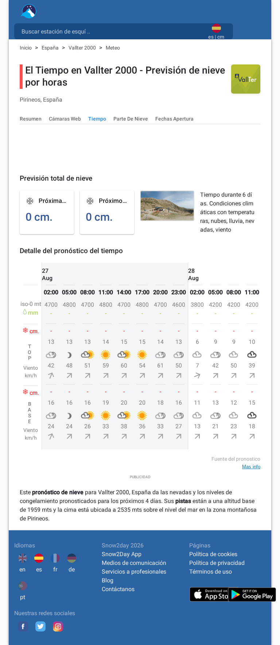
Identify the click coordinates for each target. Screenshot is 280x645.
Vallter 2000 (83, 48)
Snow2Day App (121, 554)
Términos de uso (210, 571)
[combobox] (113, 31)
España (51, 48)
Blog (107, 580)
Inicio (26, 48)
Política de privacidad (217, 562)
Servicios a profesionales (134, 571)
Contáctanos (118, 589)
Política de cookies (213, 554)
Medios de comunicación (134, 562)
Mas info (251, 466)
